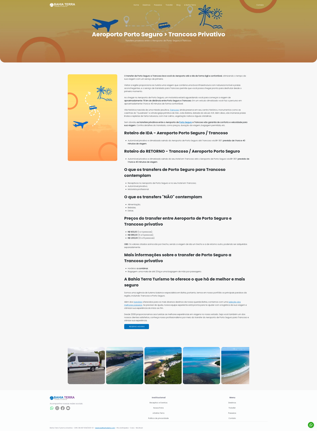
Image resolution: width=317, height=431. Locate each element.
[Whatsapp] (52, 408)
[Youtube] (68, 408)
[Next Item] (245, 365)
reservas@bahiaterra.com (105, 428)
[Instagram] (57, 408)
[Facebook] (63, 408)
